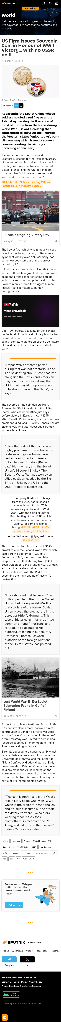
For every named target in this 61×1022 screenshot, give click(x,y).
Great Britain (22, 847)
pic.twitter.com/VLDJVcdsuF (30, 531)
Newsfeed (16, 841)
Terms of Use (29, 977)
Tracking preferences (30, 986)
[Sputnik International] (9, 4)
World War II (28, 859)
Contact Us (7, 981)
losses (15, 853)
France (27, 841)
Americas (17, 950)
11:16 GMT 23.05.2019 (12, 61)
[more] (56, 241)
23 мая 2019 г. (30, 540)
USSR (34, 847)
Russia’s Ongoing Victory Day (26, 235)
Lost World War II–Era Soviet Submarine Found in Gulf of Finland (25, 705)
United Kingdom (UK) (42, 841)
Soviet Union (8, 847)
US (18, 859)
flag (4, 859)
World (5, 841)
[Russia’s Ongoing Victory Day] (30, 211)
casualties (26, 853)
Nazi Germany (46, 847)
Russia (29, 950)
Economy (42, 950)
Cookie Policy (20, 981)
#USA (36, 527)
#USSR (25, 527)
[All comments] (5, 1017)
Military (55, 950)
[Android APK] (11, 994)
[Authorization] (44, 3)
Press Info (17, 977)
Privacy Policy (35, 981)
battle (54, 853)
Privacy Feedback (10, 986)
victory (6, 853)
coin (11, 859)
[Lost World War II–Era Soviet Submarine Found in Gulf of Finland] (30, 678)
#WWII (46, 527)
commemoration (41, 853)
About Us (6, 977)
